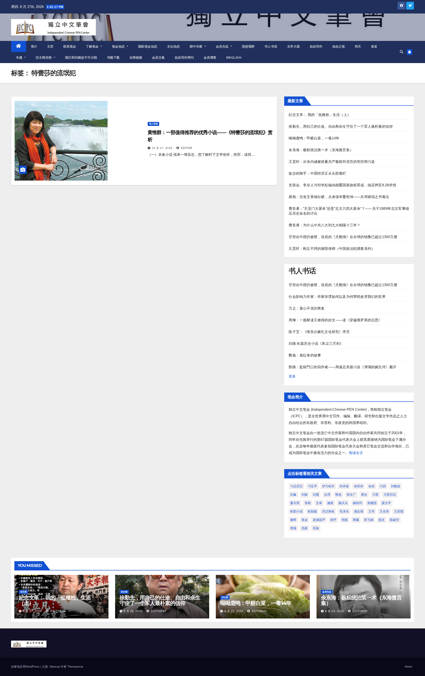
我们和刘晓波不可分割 (81, 58)
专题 (19, 58)
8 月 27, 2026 (32, 611)
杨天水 (343, 503)
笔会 (304, 520)
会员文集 (158, 58)
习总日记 (296, 486)
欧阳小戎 (296, 511)
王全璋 (384, 511)
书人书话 (271, 46)
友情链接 (135, 58)
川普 (375, 494)
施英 (330, 503)
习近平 (312, 486)
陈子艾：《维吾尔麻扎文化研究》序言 (319, 332)
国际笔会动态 (147, 46)
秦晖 (293, 520)
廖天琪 (294, 503)
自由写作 (316, 46)
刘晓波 (395, 486)
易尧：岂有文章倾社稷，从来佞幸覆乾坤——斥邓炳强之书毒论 (339, 197)
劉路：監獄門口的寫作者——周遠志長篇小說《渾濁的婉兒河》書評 (342, 367)
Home (408, 666)
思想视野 (248, 46)
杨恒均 (357, 503)
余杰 (371, 486)
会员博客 (210, 58)
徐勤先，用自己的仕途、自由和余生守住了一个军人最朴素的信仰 (341, 126)
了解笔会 (93, 46)
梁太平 (386, 503)
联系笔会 (69, 46)
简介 (34, 46)
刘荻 (304, 494)
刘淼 (293, 494)
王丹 (371, 511)
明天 (358, 46)
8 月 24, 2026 (334, 611)
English (233, 58)
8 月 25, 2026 (233, 611)
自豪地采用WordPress (26, 666)
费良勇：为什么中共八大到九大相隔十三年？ (324, 225)
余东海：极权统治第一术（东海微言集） (321, 150)
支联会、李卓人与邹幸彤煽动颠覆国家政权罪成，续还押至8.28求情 (342, 185)
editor (186, 148)
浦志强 (358, 511)
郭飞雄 (368, 520)
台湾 (327, 494)
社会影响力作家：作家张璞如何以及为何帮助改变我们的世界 (337, 297)
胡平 (333, 520)
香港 (293, 528)
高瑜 (316, 528)
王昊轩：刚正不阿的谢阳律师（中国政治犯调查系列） (332, 248)
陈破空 (394, 520)
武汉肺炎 (328, 511)
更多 (292, 376)
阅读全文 (356, 453)
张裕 (308, 503)
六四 (383, 486)
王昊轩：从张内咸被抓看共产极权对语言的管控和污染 (332, 162)
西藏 (356, 520)
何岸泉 (344, 486)
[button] (401, 52)
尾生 (364, 494)
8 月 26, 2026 (133, 611)
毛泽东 (344, 511)
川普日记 (390, 494)
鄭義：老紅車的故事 (305, 355)
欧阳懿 (312, 511)
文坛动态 (173, 46)
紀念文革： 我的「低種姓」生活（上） (320, 115)
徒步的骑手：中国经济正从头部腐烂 (317, 173)
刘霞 (316, 494)
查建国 (372, 503)
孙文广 (351, 494)
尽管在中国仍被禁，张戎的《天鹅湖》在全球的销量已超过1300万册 (343, 237)
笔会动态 (119, 46)
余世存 (358, 486)
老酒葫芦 (319, 520)
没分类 (23, 592)
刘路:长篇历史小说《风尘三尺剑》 (316, 343)
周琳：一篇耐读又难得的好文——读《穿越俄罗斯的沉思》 (335, 320)
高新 (304, 528)
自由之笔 (338, 46)
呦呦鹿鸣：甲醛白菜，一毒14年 (314, 138)
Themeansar (75, 666)
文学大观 (293, 46)
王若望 (398, 511)
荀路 (345, 520)
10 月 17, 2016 (162, 148)
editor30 (57, 611)
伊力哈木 (328, 486)
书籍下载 (113, 58)
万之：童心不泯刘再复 (307, 308)
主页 (50, 46)
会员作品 (223, 46)
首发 (374, 46)
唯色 (338, 494)
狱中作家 (197, 46)
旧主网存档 (44, 58)
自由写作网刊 (184, 58)
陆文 (382, 520)
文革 (319, 503)
